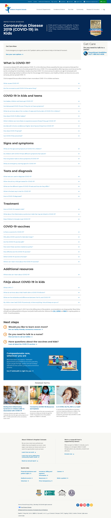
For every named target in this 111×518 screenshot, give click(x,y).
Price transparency (45, 481)
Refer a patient (62, 478)
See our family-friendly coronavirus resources (24, 329)
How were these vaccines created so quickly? (18, 247)
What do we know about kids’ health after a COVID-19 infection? (24, 292)
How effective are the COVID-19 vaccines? (16, 252)
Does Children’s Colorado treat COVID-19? (16, 219)
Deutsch (52, 513)
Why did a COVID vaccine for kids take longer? (18, 237)
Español (30, 1)
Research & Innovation (93, 9)
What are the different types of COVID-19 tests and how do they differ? (26, 186)
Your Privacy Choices (26, 507)
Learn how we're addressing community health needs (30, 456)
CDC (54, 311)
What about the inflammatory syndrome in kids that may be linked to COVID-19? (29, 214)
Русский (40, 513)
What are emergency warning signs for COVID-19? (19, 163)
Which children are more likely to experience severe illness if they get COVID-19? (29, 121)
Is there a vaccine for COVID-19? (13, 232)
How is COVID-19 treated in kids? (13, 209)
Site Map (36, 504)
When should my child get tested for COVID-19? (19, 181)
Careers (35, 1)
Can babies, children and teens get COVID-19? (18, 101)
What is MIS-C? (8, 287)
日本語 (70, 513)
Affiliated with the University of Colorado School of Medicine (33, 510)
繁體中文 (35, 513)
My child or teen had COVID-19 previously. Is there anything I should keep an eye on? (31, 302)
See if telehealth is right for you (19, 371)
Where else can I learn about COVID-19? (16, 274)
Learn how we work (28, 452)
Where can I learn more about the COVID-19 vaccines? (21, 261)
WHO (65, 311)
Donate (103, 1)
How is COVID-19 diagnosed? (12, 196)
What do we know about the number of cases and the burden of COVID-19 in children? (31, 111)
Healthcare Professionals (44, 1)
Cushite (75, 513)
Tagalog (66, 513)
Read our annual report (29, 461)
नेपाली (62, 513)
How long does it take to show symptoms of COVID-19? (21, 158)
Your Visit (70, 9)
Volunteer (24, 481)
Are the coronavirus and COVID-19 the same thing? (19, 88)
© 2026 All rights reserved (45, 504)
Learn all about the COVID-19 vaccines (21, 344)
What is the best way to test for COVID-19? (17, 191)
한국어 (30, 513)
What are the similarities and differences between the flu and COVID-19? (26, 297)
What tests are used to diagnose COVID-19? (17, 176)
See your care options (13, 54)
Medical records (26, 478)
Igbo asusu (85, 513)
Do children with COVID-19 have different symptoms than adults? (24, 154)
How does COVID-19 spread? (12, 131)
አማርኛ (44, 513)
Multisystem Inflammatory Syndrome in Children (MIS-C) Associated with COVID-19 (13, 408)
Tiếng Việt (25, 513)
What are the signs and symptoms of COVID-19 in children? (22, 149)
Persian (79, 513)
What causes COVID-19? (11, 83)
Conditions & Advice (59, 9)
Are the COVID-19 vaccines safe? (13, 242)
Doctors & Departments (43, 9)
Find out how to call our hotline (19, 337)
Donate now (68, 454)
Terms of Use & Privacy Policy (25, 504)
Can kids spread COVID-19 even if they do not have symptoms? (23, 106)
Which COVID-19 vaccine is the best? (15, 257)
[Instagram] (91, 505)
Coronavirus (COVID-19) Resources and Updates (42, 408)
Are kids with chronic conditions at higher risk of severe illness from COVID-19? (28, 126)
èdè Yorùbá (21, 515)
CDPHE (58, 311)
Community (80, 9)
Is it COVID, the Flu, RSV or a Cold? (68, 407)
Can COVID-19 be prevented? (13, 136)
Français (58, 513)
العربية (48, 513)
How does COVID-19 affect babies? (14, 116)
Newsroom (42, 478)
